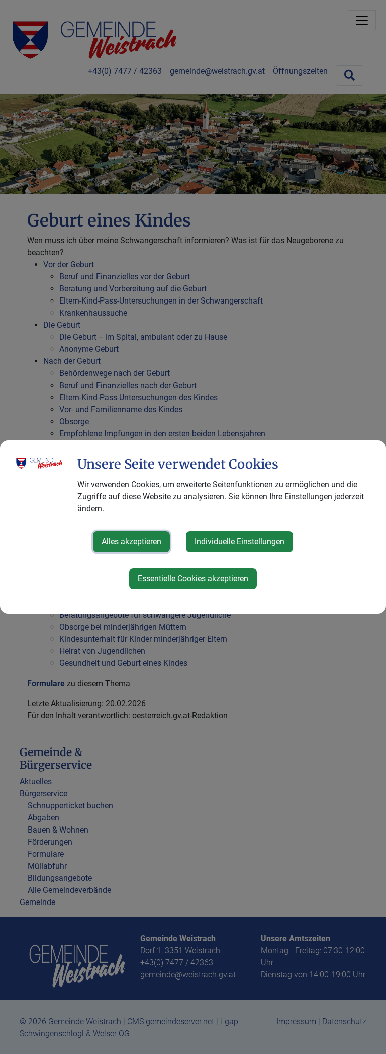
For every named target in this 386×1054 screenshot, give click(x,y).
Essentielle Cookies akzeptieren (193, 578)
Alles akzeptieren (131, 541)
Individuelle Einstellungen (239, 541)
